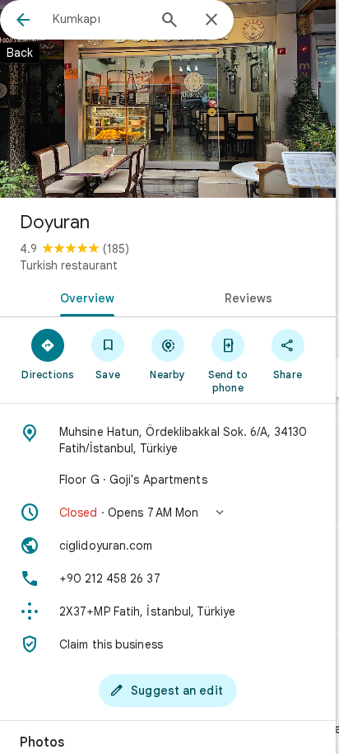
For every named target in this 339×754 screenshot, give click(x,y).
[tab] (84, 296)
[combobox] (99, 19)
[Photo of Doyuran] (168, 99)
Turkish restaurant (69, 265)
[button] (168, 512)
